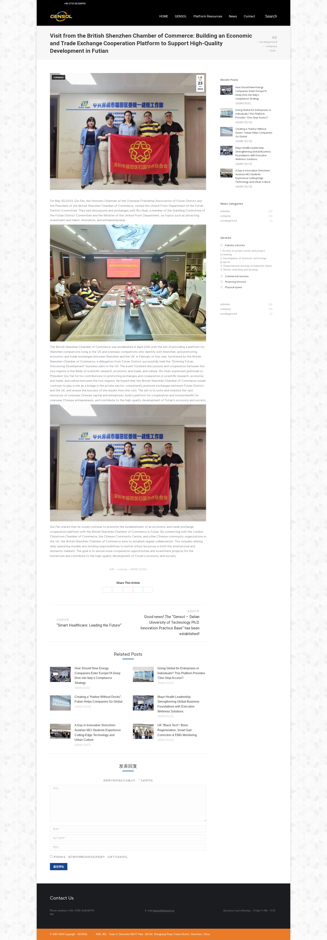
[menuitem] (164, 16)
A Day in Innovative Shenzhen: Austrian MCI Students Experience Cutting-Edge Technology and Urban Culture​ (98, 732)
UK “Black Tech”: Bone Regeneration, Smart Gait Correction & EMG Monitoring (177, 730)
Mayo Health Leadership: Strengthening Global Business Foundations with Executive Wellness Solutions (178, 704)
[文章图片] (60, 674)
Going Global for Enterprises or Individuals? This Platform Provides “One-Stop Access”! (181, 673)
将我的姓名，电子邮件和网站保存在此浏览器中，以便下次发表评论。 (91, 856)
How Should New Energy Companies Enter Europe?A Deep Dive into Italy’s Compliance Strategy (97, 675)
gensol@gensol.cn (163, 910)
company (59, 77)
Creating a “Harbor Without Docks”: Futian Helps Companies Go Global (98, 699)
